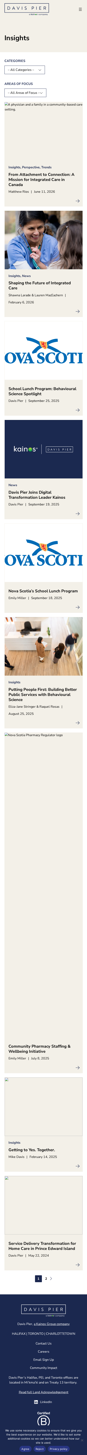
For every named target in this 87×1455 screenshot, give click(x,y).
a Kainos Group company (52, 1324)
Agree (25, 1449)
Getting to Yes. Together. (31, 1149)
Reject (40, 1449)
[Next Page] (51, 1279)
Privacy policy (59, 1449)
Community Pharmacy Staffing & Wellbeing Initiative (39, 1049)
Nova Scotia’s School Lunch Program (43, 591)
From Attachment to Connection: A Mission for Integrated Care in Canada (41, 179)
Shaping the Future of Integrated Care (39, 285)
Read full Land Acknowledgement (43, 1392)
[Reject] (82, 1440)
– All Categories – (21, 70)
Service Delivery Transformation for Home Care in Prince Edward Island (42, 1246)
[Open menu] (80, 9)
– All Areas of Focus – (24, 93)
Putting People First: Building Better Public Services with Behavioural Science (42, 694)
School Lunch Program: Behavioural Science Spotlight (42, 391)
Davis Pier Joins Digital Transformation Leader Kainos (36, 495)
